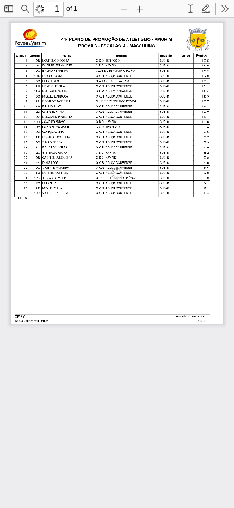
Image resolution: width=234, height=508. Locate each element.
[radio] (190, 8)
